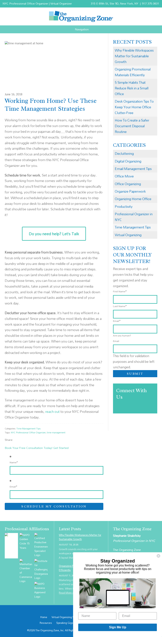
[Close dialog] (158, 556)
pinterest (33, 439)
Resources (46, 623)
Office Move (124, 176)
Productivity (124, 206)
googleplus (25, 439)
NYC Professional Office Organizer (28, 432)
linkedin (29, 439)
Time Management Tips (28, 428)
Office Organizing (128, 183)
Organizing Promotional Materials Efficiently (133, 72)
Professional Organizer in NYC (134, 217)
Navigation (82, 29)
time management (56, 432)
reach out (52, 411)
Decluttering (124, 153)
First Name (120, 291)
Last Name (120, 306)
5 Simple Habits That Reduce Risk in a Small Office (131, 88)
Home (43, 617)
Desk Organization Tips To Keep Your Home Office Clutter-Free (134, 107)
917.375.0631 (150, 3)
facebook (17, 439)
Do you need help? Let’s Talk (54, 234)
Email (13, 486)
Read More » (66, 592)
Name (14, 462)
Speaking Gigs (64, 623)
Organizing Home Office (133, 198)
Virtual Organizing (128, 234)
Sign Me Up (117, 627)
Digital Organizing (128, 161)
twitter (21, 439)
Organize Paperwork (130, 191)
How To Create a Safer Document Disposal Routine (132, 126)
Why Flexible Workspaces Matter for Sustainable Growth (134, 56)
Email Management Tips (133, 168)
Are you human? (122, 335)
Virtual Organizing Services (67, 617)
